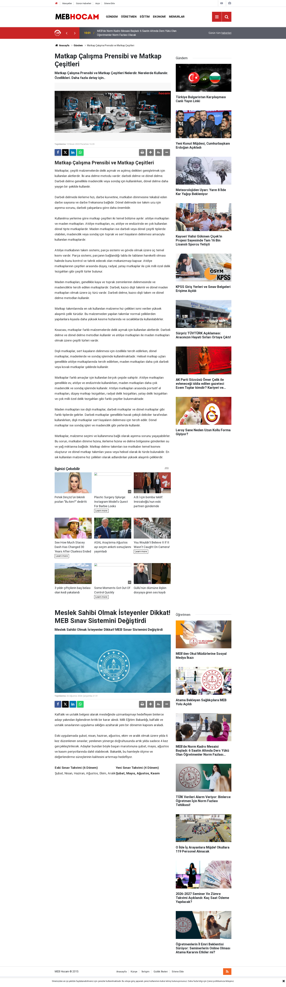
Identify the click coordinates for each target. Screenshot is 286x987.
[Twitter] (65, 152)
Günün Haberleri (83, 3)
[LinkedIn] (73, 152)
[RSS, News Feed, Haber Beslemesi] (227, 971)
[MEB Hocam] (77, 16)
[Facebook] (58, 152)
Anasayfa (64, 45)
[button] (150, 152)
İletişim (145, 971)
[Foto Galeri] (229, 3)
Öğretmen (129, 16)
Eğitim (145, 16)
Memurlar (177, 16)
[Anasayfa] (56, 3)
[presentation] (66, 33)
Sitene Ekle (109, 3)
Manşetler (67, 3)
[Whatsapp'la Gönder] (80, 152)
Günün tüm (220, 32)
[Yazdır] (142, 152)
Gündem (112, 16)
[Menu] (217, 17)
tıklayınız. (229, 981)
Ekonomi (159, 16)
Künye (134, 971)
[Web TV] (221, 3)
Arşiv (97, 3)
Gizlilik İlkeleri (161, 971)
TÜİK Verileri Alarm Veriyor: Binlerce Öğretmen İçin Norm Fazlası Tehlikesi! (140, 32)
